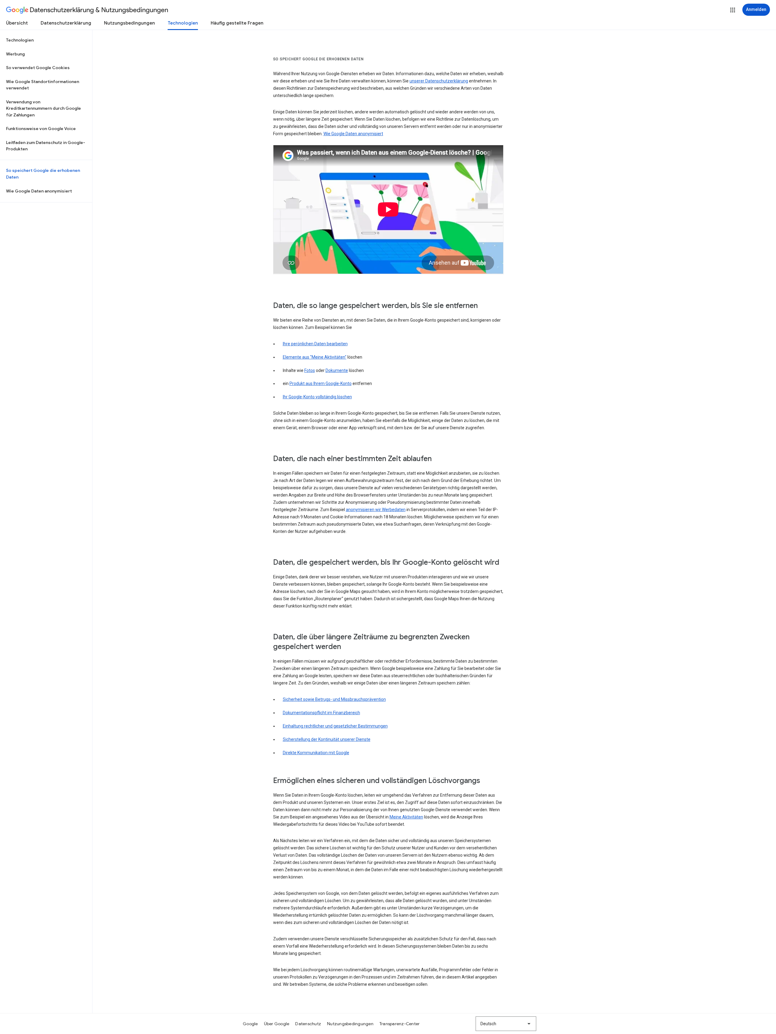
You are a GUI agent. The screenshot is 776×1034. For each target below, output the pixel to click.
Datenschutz (308, 1023)
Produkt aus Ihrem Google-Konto (320, 383)
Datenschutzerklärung (66, 23)
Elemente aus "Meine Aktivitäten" (314, 357)
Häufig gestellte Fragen (237, 23)
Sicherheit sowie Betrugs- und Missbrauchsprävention (334, 699)
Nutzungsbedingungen (129, 23)
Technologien (183, 23)
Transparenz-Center (400, 1023)
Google (250, 1023)
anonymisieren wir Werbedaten (376, 509)
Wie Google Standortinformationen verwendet (42, 85)
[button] (733, 10)
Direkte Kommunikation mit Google (316, 752)
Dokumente (337, 370)
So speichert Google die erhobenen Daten (43, 174)
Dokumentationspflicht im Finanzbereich (321, 712)
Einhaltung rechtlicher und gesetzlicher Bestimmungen (335, 726)
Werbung (15, 54)
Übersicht (17, 23)
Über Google (276, 1023)
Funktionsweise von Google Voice (41, 128)
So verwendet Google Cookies (38, 67)
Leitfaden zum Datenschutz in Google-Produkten (45, 146)
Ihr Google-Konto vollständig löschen (317, 396)
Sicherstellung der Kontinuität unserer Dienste (326, 739)
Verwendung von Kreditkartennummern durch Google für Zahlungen (43, 108)
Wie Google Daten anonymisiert (39, 191)
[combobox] (506, 1023)
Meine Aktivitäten (406, 817)
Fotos (309, 370)
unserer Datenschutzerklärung (439, 81)
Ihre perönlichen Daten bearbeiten (315, 343)
